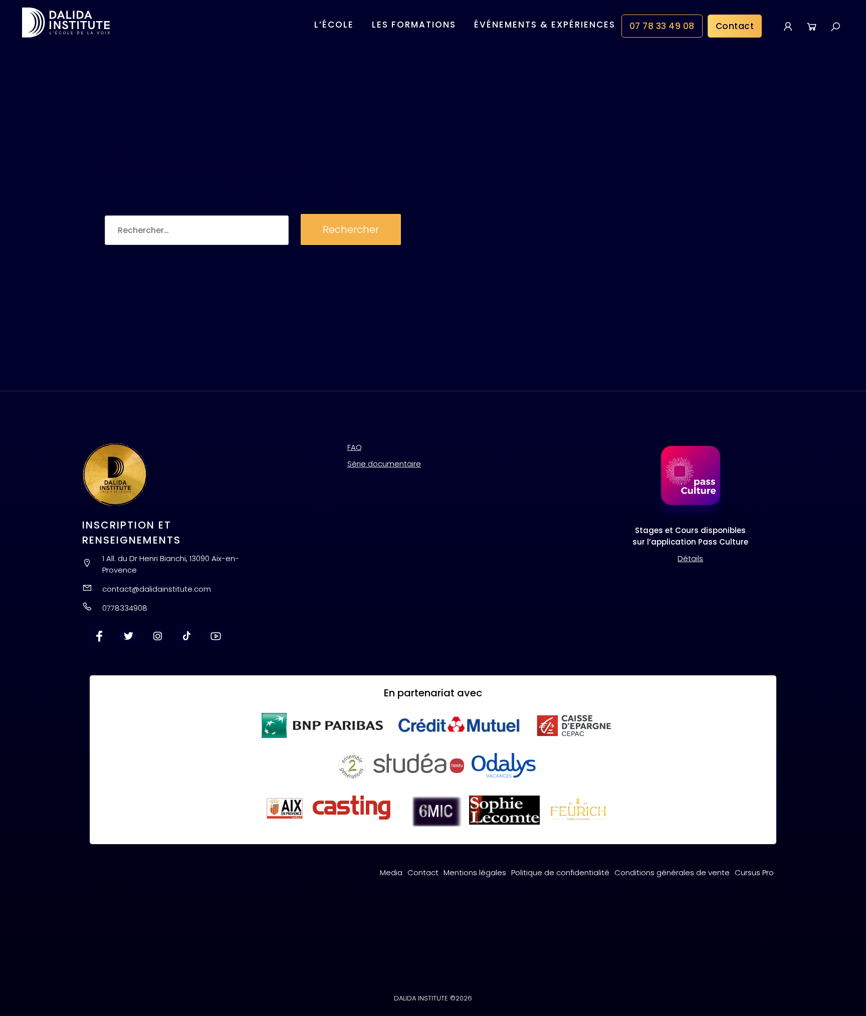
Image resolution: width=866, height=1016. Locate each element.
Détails (690, 558)
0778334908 (124, 608)
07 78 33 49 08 (662, 26)
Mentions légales (475, 872)
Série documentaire (384, 463)
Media (391, 872)
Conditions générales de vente (672, 872)
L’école (334, 25)
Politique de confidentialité (560, 872)
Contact (735, 26)
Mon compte (788, 26)
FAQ (354, 447)
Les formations (414, 25)
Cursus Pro (754, 872)
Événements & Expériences (544, 25)
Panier (811, 26)
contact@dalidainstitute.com (156, 589)
